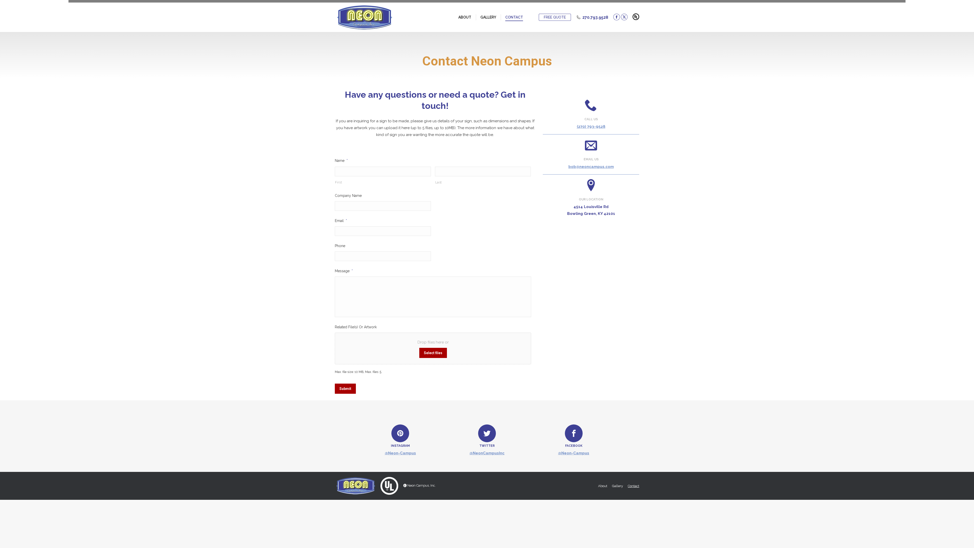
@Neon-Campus (400, 453)
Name (341, 161)
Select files (433, 353)
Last (438, 182)
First (338, 182)
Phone (340, 246)
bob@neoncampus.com (591, 166)
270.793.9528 (595, 17)
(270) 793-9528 (591, 126)
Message (344, 271)
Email (341, 221)
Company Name (348, 196)
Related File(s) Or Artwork (356, 327)
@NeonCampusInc (487, 453)
